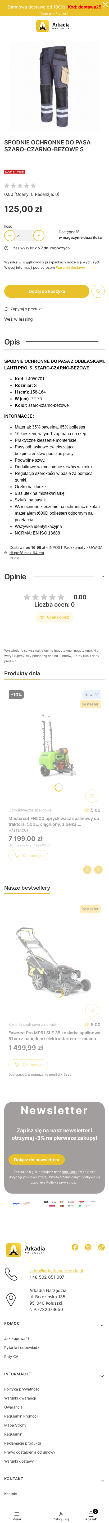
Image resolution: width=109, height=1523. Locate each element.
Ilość (8, 226)
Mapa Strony (15, 1425)
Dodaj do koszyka (47, 291)
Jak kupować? (16, 1338)
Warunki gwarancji (20, 1398)
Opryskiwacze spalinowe (30, 810)
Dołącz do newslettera (36, 1159)
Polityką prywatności (62, 1182)
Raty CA (11, 1356)
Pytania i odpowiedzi (22, 1347)
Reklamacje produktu (22, 1443)
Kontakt (10, 1493)
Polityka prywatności (22, 1389)
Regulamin (70, 1172)
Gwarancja (13, 1407)
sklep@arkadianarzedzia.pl (56, 1270)
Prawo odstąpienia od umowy (29, 1452)
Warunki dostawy (19, 1461)
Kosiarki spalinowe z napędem (34, 1024)
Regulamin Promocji (54, 13)
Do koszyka (33, 855)
